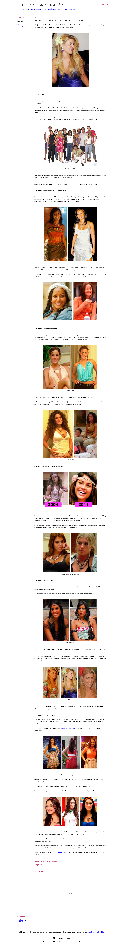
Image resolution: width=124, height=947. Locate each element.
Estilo (72, 9)
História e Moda (54, 9)
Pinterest (22, 920)
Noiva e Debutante (38, 9)
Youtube (22, 922)
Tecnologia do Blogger (63, 938)
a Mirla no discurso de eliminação (69, 728)
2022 (17, 25)
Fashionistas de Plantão (42, 4)
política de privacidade (97, 932)
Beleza (65, 9)
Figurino (25, 9)
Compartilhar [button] (20, 17)
